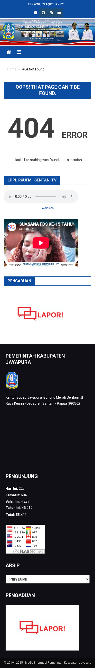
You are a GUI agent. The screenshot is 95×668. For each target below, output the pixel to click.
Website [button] (47, 208)
